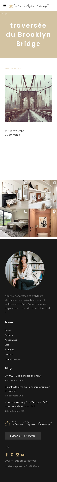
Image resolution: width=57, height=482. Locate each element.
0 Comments (12, 134)
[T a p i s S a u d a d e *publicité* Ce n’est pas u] (14, 223)
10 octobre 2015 (13, 68)
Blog (7, 344)
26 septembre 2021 (15, 411)
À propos (9, 349)
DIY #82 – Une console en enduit (23, 375)
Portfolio (9, 335)
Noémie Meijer (16, 130)
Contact (9, 354)
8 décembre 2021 (14, 380)
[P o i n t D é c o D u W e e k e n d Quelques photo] (42, 223)
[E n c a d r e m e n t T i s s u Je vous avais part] (42, 194)
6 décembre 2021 (14, 395)
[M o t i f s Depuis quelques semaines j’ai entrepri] (14, 194)
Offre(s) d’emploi (13, 359)
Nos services (11, 340)
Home (8, 330)
